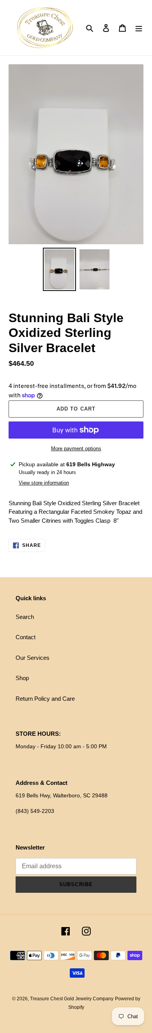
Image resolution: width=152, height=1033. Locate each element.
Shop (22, 678)
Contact (25, 637)
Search (25, 616)
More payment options (76, 448)
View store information (44, 483)
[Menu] (139, 27)
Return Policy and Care (45, 698)
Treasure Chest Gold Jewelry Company (71, 998)
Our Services (32, 657)
